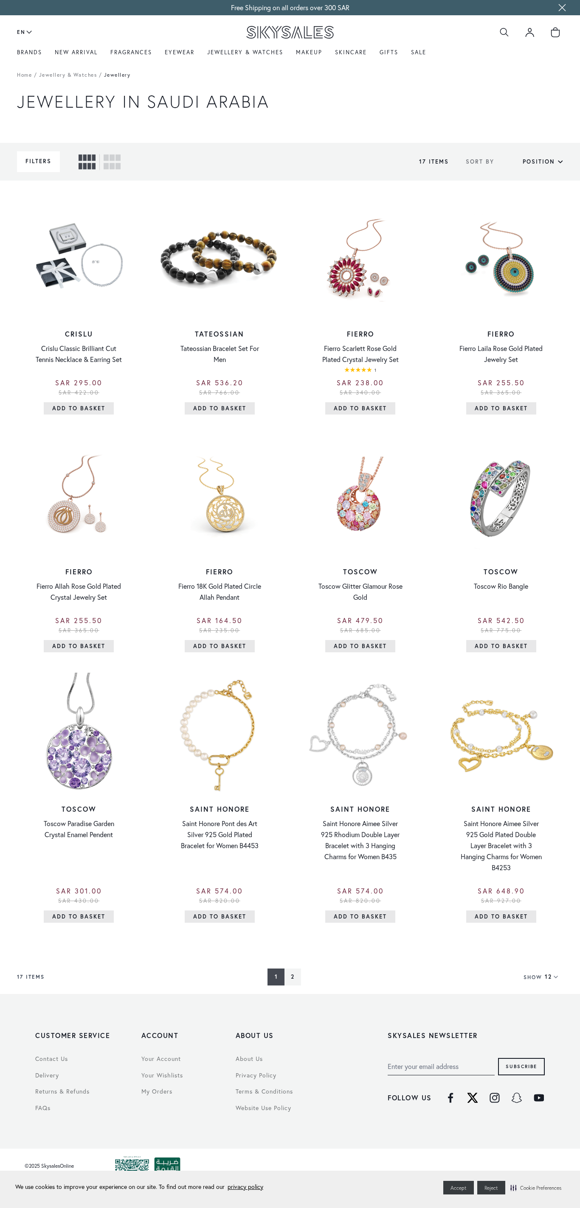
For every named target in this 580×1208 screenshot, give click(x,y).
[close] (562, 7)
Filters (38, 161)
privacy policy (245, 1187)
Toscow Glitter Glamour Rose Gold (360, 591)
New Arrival (76, 52)
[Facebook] (450, 1098)
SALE (418, 52)
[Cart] (555, 32)
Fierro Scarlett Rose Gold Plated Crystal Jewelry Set (360, 354)
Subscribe (521, 1066)
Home (24, 75)
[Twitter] (472, 1098)
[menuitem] (31, 55)
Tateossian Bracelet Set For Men (219, 354)
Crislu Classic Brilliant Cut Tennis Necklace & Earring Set (79, 354)
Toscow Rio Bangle (501, 586)
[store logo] (290, 32)
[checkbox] (87, 162)
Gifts (389, 52)
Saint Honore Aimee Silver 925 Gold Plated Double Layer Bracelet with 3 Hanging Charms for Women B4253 (501, 845)
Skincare (351, 52)
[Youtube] (539, 1098)
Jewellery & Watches (245, 52)
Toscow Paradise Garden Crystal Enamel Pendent (79, 829)
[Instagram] (495, 1098)
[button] (536, 1187)
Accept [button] (458, 1188)
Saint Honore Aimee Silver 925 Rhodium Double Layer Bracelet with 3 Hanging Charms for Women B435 (360, 840)
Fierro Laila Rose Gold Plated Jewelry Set (501, 354)
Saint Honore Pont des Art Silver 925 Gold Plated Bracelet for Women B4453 (220, 834)
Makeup (309, 52)
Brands (29, 52)
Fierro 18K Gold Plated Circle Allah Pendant (219, 591)
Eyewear (179, 52)
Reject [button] (491, 1188)
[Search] (504, 32)
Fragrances (131, 52)
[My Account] (530, 32)
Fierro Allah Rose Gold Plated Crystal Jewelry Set (79, 591)
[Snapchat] (517, 1098)
